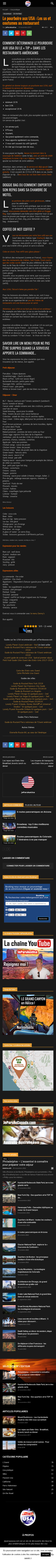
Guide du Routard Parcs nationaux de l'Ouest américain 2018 (28, 648)
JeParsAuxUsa (11, 27)
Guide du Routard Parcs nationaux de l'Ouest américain (28, 722)
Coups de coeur (8, 818)
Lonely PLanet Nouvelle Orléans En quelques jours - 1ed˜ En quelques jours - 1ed (28, 710)
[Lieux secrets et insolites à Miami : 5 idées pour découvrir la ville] (9, 1322)
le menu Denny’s (37, 613)
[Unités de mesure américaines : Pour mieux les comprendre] (9, 1445)
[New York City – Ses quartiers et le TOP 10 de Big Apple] (9, 1198)
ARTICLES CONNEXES (13, 805)
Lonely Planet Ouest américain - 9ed (22, 644)
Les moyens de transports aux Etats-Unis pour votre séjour (42, 763)
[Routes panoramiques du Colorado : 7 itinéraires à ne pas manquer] (9, 839)
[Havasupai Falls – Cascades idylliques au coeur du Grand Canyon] (9, 1210)
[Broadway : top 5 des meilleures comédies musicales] (9, 827)
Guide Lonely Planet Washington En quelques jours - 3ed (28, 699)
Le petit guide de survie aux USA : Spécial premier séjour (28, 657)
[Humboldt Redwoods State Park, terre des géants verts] (9, 1185)
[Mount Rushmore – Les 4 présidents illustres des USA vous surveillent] (9, 1420)
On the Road (17, 14)
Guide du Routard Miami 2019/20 (28, 701)
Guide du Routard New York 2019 (28, 683)
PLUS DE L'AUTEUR (33, 805)
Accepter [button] (45, 1554)
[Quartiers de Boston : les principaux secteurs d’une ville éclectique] (9, 1260)
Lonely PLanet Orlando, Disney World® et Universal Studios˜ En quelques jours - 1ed (28, 705)
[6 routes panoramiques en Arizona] (9, 814)
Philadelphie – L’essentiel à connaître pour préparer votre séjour (25, 1163)
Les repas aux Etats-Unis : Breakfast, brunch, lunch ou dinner (14, 763)
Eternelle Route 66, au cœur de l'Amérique (28, 732)
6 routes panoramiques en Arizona (34, 812)
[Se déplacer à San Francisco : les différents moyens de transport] (9, 1346)
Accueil (5, 10)
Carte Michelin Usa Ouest (28, 673)
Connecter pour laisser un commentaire (28, 866)
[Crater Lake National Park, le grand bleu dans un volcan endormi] (9, 1297)
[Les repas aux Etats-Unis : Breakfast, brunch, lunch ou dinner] (9, 1432)
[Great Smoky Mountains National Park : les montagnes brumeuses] (9, 1309)
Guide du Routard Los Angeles (28, 691)
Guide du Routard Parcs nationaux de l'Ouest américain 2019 (28, 653)
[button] (52, 3)
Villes (5, 1159)
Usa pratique (15, 10)
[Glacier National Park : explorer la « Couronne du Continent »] (9, 1247)
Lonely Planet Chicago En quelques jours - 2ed (28, 693)
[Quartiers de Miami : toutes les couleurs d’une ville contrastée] (9, 1223)
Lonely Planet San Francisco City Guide (28, 686)
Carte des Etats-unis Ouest (28, 670)
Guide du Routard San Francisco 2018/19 (28, 688)
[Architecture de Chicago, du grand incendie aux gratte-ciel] (9, 1284)
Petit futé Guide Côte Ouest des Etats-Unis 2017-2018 (28, 660)
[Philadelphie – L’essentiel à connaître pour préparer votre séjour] (9, 1375)
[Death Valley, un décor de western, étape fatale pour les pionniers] (9, 1334)
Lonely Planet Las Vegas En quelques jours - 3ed (28, 696)
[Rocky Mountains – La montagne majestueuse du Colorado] (9, 1272)
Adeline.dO (7, 1168)
